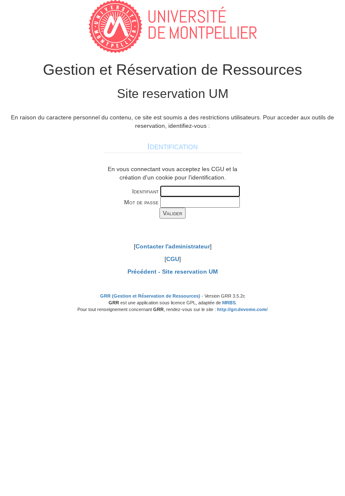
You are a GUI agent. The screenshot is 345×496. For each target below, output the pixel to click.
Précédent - (172, 271)
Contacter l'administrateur (172, 246)
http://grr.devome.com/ (242, 309)
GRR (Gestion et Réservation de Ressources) (150, 295)
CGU (172, 259)
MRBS (229, 302)
